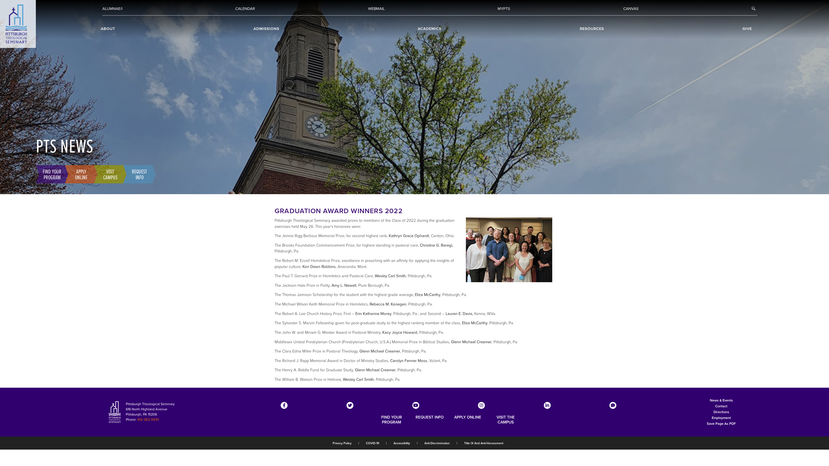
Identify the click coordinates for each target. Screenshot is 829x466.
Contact (721, 406)
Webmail (376, 8)
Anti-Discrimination (437, 443)
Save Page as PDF (721, 424)
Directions (721, 412)
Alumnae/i (112, 8)
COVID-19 (372, 443)
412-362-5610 (148, 419)
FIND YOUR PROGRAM (391, 419)
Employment (721, 418)
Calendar (245, 8)
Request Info (139, 174)
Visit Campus (110, 174)
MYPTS (504, 8)
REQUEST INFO (430, 417)
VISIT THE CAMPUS (506, 419)
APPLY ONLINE (467, 417)
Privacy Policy (342, 443)
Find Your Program (52, 174)
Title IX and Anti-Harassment (483, 443)
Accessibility (402, 443)
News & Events (721, 400)
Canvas (631, 8)
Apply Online (81, 174)
